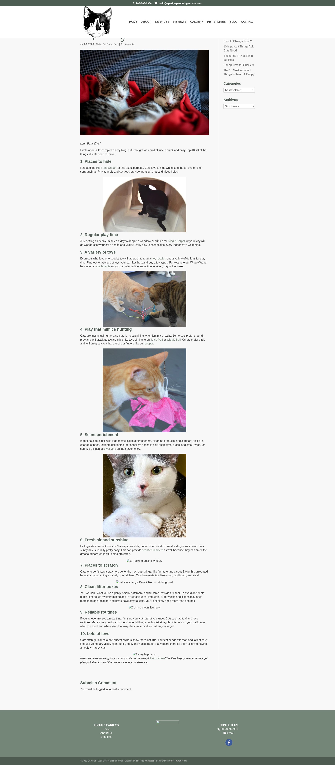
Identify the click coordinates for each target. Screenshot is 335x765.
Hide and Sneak (106, 167)
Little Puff (157, 339)
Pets (116, 44)
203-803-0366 (144, 3)
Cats (98, 44)
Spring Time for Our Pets (239, 65)
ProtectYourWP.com (177, 761)
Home (133, 22)
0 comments (127, 44)
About (146, 22)
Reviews (179, 22)
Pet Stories (216, 22)
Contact (248, 22)
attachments (102, 266)
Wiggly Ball (174, 339)
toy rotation (159, 258)
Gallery (196, 22)
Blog (233, 22)
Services (162, 22)
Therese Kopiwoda (145, 761)
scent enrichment (152, 550)
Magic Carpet (176, 241)
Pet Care (107, 44)
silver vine (109, 448)
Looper (148, 343)
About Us (106, 732)
